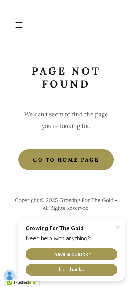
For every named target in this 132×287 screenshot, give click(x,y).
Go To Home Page (66, 159)
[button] (20, 25)
